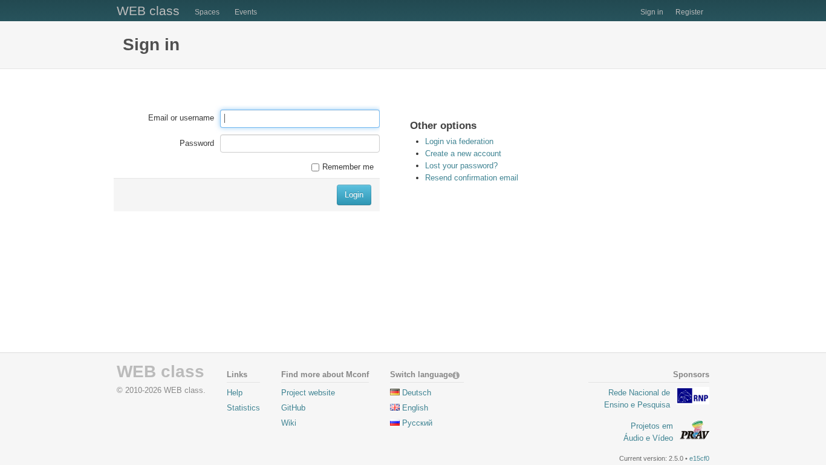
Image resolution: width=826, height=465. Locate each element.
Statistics (243, 407)
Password (197, 143)
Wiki (288, 422)
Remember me (348, 166)
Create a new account (463, 153)
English (415, 407)
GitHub (293, 407)
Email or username (181, 117)
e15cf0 (699, 458)
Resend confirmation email (471, 177)
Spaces (207, 12)
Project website (308, 392)
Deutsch (416, 392)
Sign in (651, 12)
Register (689, 12)
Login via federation (459, 141)
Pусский (417, 422)
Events (246, 12)
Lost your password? (461, 165)
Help (234, 392)
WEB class (148, 11)
